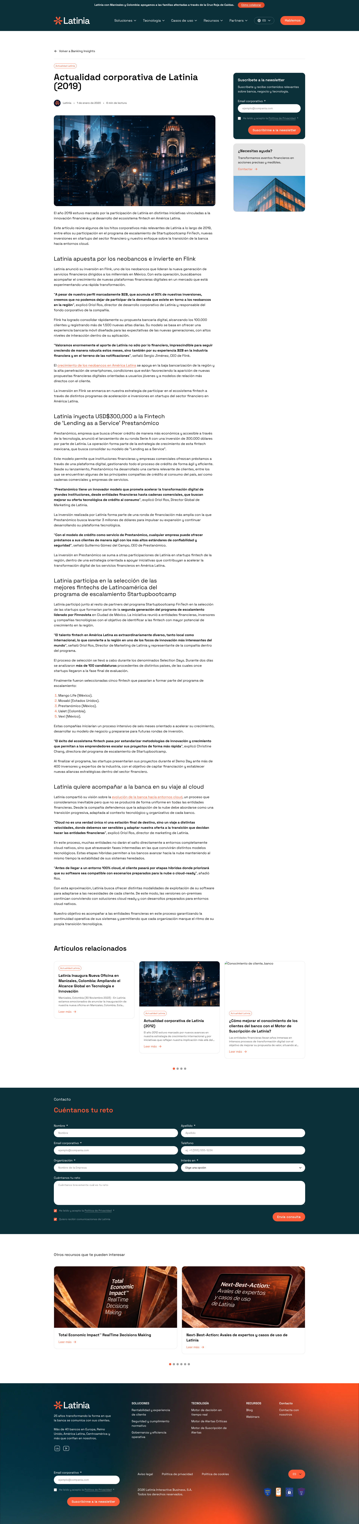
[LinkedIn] (57, 1448)
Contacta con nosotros (289, 1412)
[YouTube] (66, 1448)
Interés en (188, 1160)
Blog (249, 1410)
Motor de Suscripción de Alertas (209, 1430)
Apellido (187, 1126)
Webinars (253, 1417)
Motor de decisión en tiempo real (206, 1412)
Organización (63, 1160)
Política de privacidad (177, 1474)
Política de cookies (215, 1474)
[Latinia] (72, 21)
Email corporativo (250, 101)
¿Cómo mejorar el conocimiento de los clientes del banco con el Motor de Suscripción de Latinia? (263, 1026)
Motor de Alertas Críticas (209, 1421)
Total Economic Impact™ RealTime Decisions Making (105, 1334)
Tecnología (152, 20)
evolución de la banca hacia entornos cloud (147, 797)
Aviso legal (145, 1474)
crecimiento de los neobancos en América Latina (96, 365)
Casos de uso (182, 20)
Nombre (59, 1126)
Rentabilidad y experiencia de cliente (151, 1412)
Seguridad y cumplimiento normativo (150, 1423)
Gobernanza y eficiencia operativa (149, 1434)
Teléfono (187, 1143)
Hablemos (293, 20)
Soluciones (123, 20)
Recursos (211, 20)
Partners (236, 20)
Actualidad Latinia (65, 65)
